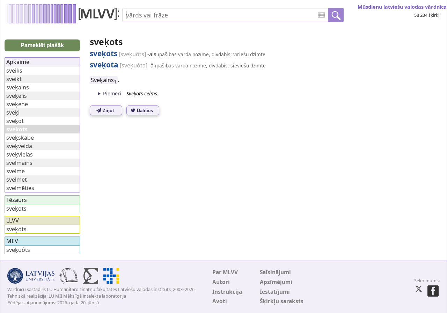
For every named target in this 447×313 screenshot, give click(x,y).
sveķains (17, 87)
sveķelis (16, 96)
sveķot (15, 121)
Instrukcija (227, 292)
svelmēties (20, 188)
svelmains (19, 163)
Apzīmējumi (276, 282)
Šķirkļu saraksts (281, 301)
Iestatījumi (275, 292)
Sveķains (104, 80)
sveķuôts (18, 250)
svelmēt (16, 179)
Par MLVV (225, 272)
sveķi (13, 112)
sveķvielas (19, 154)
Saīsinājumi (275, 272)
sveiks (14, 70)
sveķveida (19, 146)
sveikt (14, 79)
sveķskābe (20, 137)
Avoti (219, 301)
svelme (15, 171)
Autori (221, 282)
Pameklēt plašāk (42, 45)
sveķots (16, 208)
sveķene (17, 104)
